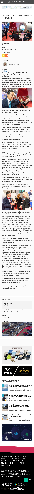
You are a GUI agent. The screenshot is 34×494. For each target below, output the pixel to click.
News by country (20, 456)
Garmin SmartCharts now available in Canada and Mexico (20, 415)
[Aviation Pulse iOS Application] (17, 7)
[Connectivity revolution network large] (17, 31)
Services (21, 463)
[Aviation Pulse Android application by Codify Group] (21, 484)
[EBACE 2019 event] (17, 329)
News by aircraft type (10, 459)
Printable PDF (8, 45)
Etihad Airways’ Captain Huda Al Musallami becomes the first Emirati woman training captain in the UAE (20, 395)
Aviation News (6, 456)
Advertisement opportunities (12, 461)
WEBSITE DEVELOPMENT (16, 481)
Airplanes (4, 71)
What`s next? (6, 465)
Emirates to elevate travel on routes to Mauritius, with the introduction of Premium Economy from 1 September (20, 385)
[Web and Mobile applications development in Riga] (28, 480)
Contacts (24, 459)
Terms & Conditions (8, 463)
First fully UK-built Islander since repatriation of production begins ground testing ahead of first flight (19, 405)
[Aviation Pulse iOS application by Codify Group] (7, 484)
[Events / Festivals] (7, 55)
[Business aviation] (3, 55)
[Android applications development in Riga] (17, 433)
